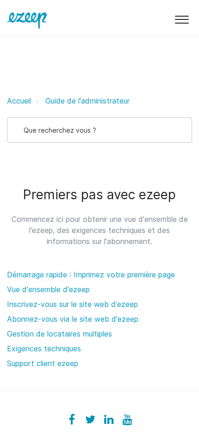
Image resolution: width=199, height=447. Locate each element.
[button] (181, 18)
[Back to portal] (27, 17)
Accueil (19, 100)
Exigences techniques (44, 348)
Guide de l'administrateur (87, 100)
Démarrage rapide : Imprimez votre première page (91, 274)
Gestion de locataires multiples (59, 333)
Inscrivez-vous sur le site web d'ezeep (72, 304)
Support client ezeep (42, 363)
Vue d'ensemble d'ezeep (48, 289)
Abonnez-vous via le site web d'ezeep (72, 319)
